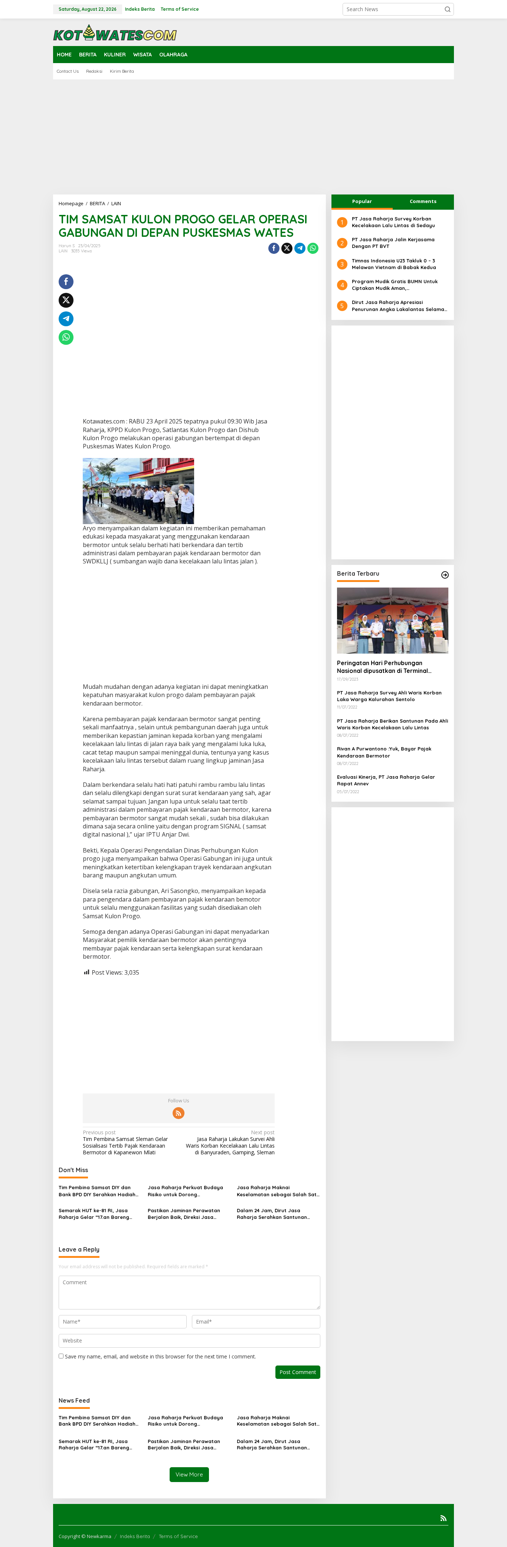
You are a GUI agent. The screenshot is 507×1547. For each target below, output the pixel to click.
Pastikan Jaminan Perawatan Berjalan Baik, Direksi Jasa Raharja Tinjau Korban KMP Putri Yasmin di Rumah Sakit (188, 1213)
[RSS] (178, 1113)
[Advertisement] (253, 137)
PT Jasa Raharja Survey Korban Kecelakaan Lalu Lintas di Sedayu (393, 222)
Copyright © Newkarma (85, 1536)
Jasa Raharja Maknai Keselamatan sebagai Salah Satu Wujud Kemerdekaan (278, 1190)
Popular (362, 201)
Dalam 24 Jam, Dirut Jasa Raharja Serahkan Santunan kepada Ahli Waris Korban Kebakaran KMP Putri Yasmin (272, 1213)
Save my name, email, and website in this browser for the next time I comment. (160, 1356)
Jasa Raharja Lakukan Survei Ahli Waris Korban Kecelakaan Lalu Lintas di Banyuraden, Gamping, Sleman (230, 1142)
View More (189, 1474)
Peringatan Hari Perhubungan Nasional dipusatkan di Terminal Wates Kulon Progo (382, 667)
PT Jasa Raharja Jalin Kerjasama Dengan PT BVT (393, 242)
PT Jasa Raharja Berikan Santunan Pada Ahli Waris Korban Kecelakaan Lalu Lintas (392, 724)
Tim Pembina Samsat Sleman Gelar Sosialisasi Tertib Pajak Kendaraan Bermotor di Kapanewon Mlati (125, 1142)
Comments (423, 201)
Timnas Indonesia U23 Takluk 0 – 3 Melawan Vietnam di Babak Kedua (394, 264)
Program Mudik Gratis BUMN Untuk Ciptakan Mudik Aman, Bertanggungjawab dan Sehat (395, 284)
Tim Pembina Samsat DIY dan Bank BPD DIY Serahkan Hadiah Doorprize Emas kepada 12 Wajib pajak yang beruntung (99, 1190)
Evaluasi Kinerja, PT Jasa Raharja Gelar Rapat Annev (386, 780)
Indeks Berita (135, 1536)
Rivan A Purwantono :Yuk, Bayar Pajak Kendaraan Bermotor (384, 752)
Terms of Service (178, 1536)
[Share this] (273, 248)
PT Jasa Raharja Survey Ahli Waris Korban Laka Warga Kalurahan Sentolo (389, 696)
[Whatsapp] (312, 248)
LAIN (63, 251)
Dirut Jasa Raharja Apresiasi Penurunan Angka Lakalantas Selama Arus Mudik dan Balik (398, 306)
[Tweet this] (286, 248)
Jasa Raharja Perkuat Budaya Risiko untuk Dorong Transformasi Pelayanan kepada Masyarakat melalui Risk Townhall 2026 (188, 1190)
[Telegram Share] (299, 248)
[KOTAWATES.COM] (115, 31)
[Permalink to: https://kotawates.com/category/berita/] (445, 574)
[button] (447, 9)
